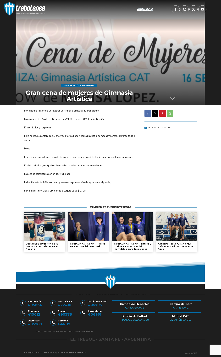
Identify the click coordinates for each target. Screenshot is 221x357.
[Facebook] (176, 9)
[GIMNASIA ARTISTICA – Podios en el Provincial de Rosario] (88, 226)
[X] (193, 9)
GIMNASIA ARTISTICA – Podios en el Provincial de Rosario (87, 245)
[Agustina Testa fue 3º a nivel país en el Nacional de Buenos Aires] (176, 226)
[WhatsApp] (170, 113)
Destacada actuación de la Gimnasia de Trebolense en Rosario (42, 246)
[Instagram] (185, 9)
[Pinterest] (162, 113)
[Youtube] (202, 9)
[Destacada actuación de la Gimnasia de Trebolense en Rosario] (44, 226)
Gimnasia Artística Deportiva (79, 85)
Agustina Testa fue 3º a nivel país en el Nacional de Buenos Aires (175, 246)
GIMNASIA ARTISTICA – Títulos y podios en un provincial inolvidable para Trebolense (132, 246)
